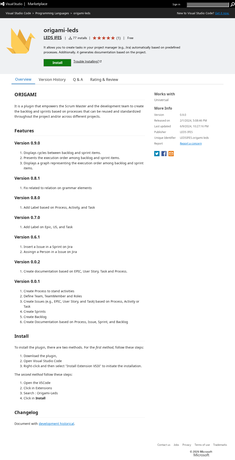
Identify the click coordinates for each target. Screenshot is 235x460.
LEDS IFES (53, 37)
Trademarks (220, 444)
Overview (23, 79)
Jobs (176, 444)
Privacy (186, 444)
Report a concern (191, 143)
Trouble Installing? (86, 61)
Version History (52, 79)
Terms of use (202, 444)
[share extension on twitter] (157, 154)
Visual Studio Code (18, 13)
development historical (56, 423)
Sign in (176, 4)
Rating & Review (104, 79)
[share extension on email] (171, 154)
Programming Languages (52, 13)
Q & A (78, 79)
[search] (232, 4)
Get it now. (222, 13)
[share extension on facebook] (164, 154)
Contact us (163, 444)
